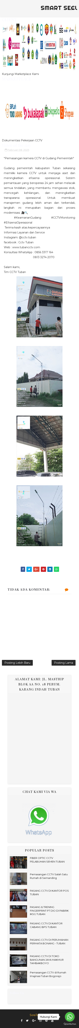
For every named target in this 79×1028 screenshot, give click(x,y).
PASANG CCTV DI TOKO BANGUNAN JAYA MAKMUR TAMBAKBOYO (47, 959)
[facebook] (21, 1020)
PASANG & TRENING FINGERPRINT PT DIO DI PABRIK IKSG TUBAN (49, 910)
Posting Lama (63, 662)
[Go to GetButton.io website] (70, 1024)
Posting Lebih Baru (17, 662)
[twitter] (27, 1020)
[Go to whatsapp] (70, 1017)
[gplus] (34, 1020)
